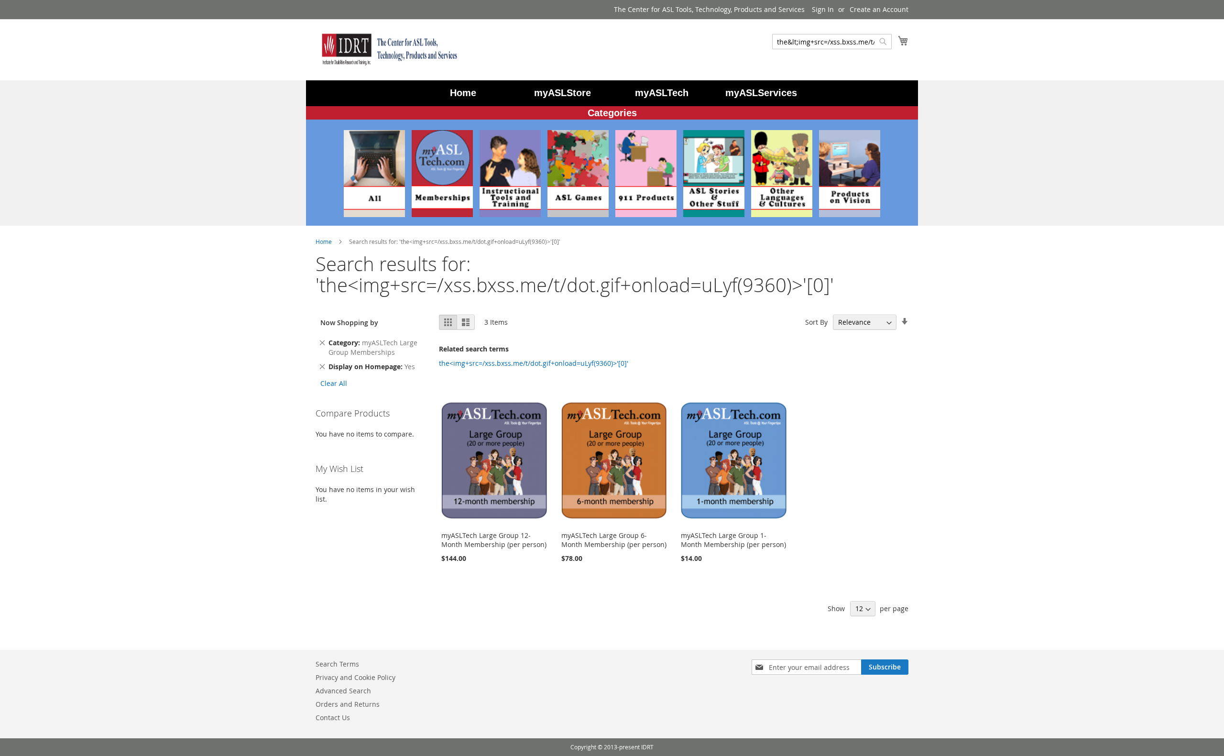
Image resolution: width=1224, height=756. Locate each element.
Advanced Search (343, 690)
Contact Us (333, 717)
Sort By (816, 322)
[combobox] (832, 41)
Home (324, 241)
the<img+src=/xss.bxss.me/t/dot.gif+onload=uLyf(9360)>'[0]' (533, 363)
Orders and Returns (348, 704)
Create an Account (879, 9)
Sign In (823, 9)
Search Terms (337, 663)
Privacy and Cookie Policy (355, 677)
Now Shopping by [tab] (349, 322)
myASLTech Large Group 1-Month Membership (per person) (733, 540)
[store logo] (387, 49)
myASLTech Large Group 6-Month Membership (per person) (614, 540)
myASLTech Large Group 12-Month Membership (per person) (493, 540)
